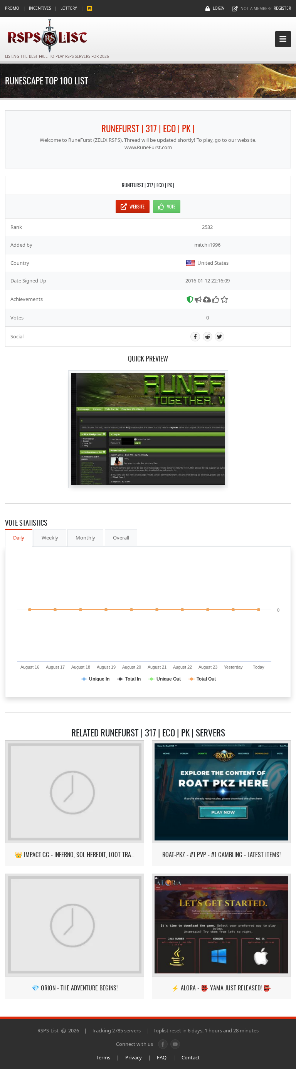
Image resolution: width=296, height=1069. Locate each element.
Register (282, 8)
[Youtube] (175, 1044)
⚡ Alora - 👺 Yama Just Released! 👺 (221, 988)
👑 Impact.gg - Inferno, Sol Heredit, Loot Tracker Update (75, 854)
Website (137, 206)
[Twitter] (219, 336)
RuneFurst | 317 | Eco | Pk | (148, 128)
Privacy (133, 1057)
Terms (103, 1057)
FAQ (161, 1057)
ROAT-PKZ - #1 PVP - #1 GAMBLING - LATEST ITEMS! (221, 854)
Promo (12, 8)
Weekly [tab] (50, 537)
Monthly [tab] (85, 537)
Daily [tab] (18, 537)
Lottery (69, 8)
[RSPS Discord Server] (89, 8)
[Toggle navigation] (283, 39)
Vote (171, 206)
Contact (191, 1057)
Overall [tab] (121, 537)
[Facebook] (195, 336)
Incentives (40, 8)
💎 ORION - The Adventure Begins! (75, 988)
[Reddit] (207, 336)
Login (219, 8)
